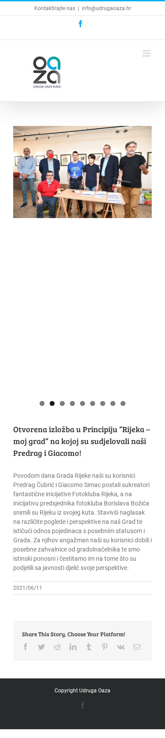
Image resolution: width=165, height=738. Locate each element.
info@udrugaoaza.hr (106, 8)
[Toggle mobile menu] (147, 53)
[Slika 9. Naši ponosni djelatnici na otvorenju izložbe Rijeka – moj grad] (82, 268)
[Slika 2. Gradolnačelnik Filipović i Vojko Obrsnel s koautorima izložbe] (82, 172)
